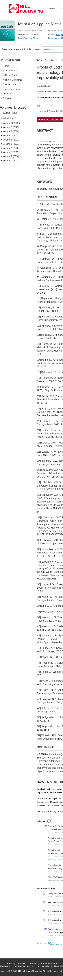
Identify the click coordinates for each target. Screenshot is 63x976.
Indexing (7, 93)
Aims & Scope (10, 70)
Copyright (8, 98)
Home (52, 8)
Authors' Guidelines (12, 79)
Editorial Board (10, 75)
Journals (21, 963)
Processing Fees (11, 89)
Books (33, 963)
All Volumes (9, 118)
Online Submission (24, 966)
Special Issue (9, 84)
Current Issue (10, 112)
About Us (58, 966)
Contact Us (43, 966)
